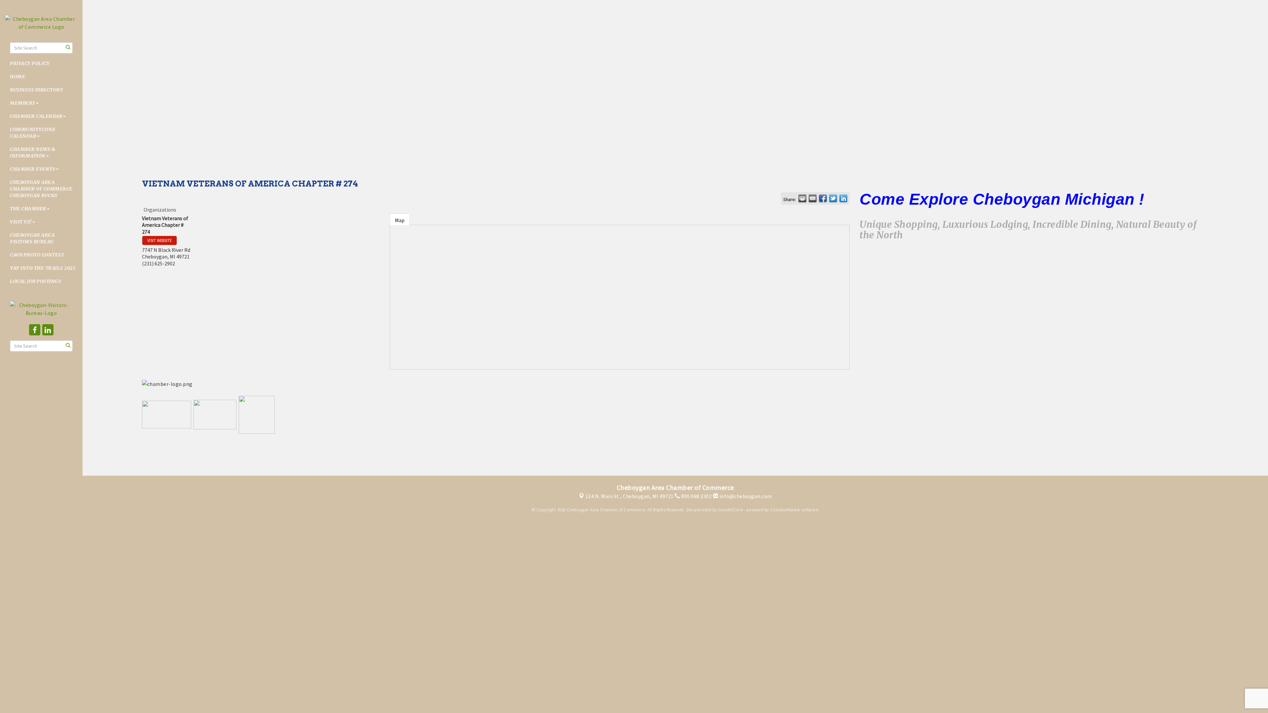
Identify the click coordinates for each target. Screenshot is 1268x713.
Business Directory (36, 90)
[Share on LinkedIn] (843, 198)
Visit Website (159, 240)
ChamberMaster (785, 510)
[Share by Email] (813, 198)
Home (17, 77)
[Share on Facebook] (823, 198)
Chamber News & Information (32, 152)
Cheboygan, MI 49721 (629, 496)
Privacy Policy (30, 63)
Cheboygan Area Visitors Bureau (32, 238)
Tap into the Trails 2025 (42, 268)
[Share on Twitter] (833, 198)
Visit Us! (21, 222)
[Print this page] (802, 198)
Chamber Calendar (36, 116)
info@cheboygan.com (745, 496)
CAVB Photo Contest (37, 255)
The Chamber (28, 209)
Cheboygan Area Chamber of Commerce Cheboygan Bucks (41, 188)
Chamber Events (32, 169)
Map (400, 220)
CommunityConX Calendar (32, 132)
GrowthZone (730, 510)
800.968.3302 (696, 496)
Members (22, 103)
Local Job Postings (35, 281)
